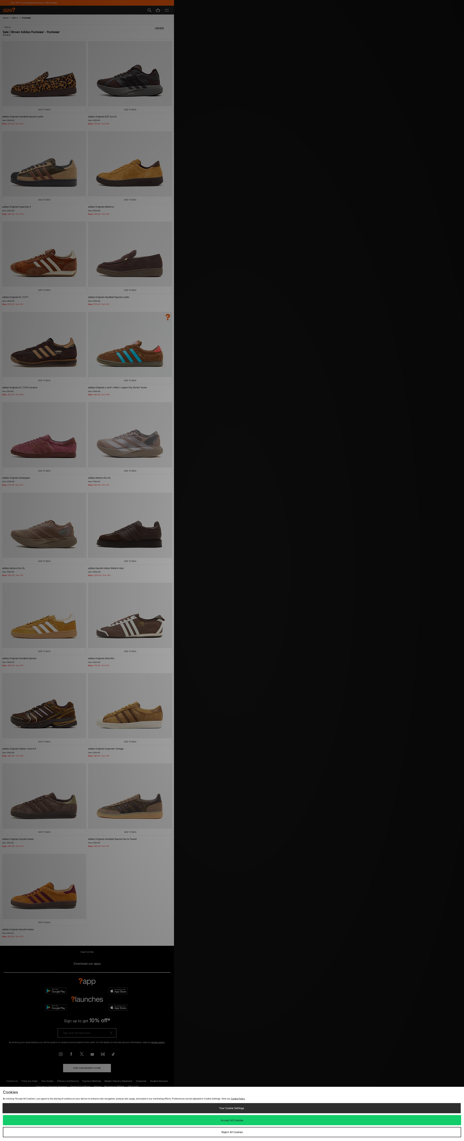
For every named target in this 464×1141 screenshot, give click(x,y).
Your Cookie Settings (231, 1108)
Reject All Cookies (232, 1132)
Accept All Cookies (232, 1120)
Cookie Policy (238, 1098)
